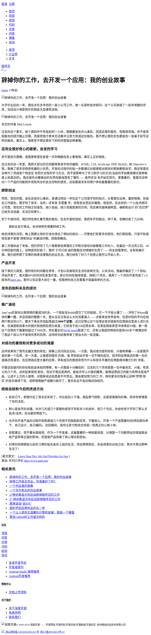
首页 (12, 11)
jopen (4, 90)
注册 (12, 4)
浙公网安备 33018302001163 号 (21, 632)
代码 (12, 24)
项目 (12, 15)
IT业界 (13, 54)
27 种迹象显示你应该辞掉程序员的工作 (34, 499)
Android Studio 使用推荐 (24, 571)
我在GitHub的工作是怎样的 (27, 517)
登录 (4, 4)
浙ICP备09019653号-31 (52, 632)
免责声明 (15, 612)
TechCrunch (70, 330)
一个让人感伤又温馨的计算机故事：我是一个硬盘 (41, 512)
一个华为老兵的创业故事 (25, 490)
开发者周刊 (16, 567)
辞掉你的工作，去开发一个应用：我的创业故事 (40, 477)
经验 (12, 20)
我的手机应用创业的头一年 (27, 508)
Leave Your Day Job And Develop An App (43, 456)
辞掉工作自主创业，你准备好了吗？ (33, 481)
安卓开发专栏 (18, 562)
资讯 (12, 42)
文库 (12, 29)
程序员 (5, 66)
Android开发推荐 (19, 576)
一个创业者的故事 (21, 485)
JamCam (15, 279)
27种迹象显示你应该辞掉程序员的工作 (34, 494)
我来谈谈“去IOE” (20, 503)
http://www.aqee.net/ (36, 460)
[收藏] (5, 70)
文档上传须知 (18, 592)
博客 (12, 38)
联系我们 (15, 617)
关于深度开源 (18, 608)
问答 (12, 33)
